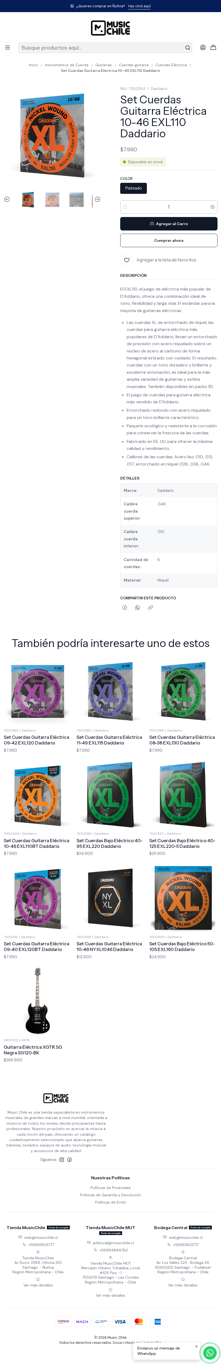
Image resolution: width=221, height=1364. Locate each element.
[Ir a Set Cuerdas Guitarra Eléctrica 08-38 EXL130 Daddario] (183, 691)
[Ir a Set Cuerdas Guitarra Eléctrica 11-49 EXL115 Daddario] (110, 691)
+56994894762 (113, 1250)
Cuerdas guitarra (134, 65)
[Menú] (7, 48)
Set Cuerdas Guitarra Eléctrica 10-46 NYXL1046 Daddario (109, 946)
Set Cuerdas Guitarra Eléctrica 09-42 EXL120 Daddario (36, 740)
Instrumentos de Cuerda (66, 65)
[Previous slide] (8, 199)
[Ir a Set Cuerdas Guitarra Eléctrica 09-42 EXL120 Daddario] (38, 691)
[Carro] (213, 48)
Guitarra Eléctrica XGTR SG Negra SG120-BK (33, 1049)
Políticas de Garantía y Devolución (110, 1194)
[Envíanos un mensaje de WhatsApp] (210, 1353)
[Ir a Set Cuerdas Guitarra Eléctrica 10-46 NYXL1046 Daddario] (110, 898)
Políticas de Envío (110, 1202)
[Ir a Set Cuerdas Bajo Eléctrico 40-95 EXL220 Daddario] (110, 794)
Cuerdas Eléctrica (171, 65)
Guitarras (103, 65)
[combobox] (105, 47)
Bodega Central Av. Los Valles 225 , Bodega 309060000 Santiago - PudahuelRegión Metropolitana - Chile (183, 1265)
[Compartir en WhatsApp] (137, 608)
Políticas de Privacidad (110, 1187)
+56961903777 (41, 1244)
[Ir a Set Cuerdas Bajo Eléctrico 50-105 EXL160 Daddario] (183, 898)
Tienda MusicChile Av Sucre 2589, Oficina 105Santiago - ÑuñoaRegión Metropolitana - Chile (38, 1265)
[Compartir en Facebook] (124, 608)
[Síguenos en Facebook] (69, 1159)
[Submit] (187, 47)
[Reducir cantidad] (125, 207)
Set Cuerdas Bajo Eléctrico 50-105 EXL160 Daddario (182, 946)
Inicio (33, 65)
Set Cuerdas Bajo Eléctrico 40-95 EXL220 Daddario (110, 843)
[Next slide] (97, 199)
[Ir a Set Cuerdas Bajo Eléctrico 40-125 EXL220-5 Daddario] (183, 794)
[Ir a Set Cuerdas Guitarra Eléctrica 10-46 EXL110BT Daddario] (38, 794)
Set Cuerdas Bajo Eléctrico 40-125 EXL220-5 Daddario (182, 843)
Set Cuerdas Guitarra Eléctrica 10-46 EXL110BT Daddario (36, 843)
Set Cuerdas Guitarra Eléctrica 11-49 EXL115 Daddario (109, 740)
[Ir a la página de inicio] (110, 28)
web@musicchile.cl (41, 1237)
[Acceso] (203, 48)
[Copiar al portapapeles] (150, 608)
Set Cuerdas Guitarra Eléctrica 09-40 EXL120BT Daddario (36, 946)
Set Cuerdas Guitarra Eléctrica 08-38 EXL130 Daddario (182, 740)
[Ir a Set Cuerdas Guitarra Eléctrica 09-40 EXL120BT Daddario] (38, 898)
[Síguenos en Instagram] (61, 1159)
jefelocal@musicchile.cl (113, 1242)
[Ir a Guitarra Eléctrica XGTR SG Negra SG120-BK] (38, 1001)
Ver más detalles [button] (38, 1285)
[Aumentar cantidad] (212, 207)
